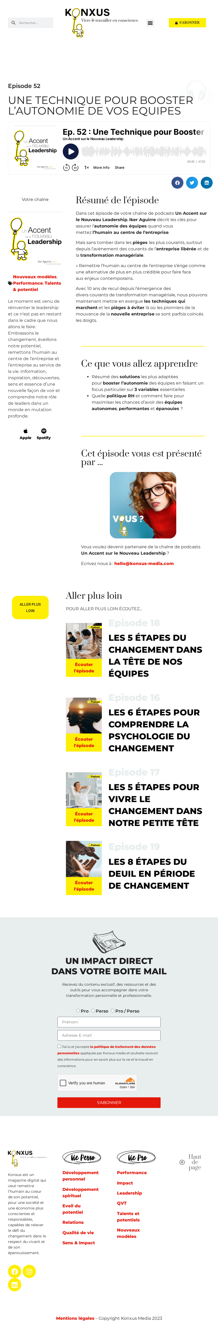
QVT (122, 1203)
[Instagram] (29, 1271)
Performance (28, 283)
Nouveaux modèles (35, 276)
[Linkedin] (14, 1284)
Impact (125, 1183)
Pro (85, 1010)
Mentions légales (75, 1318)
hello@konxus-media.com (144, 563)
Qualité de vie (78, 1232)
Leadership (129, 1193)
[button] (150, 23)
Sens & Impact (78, 1242)
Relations (73, 1222)
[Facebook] (14, 1271)
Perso (102, 1010)
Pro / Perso (127, 1010)
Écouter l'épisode (84, 667)
